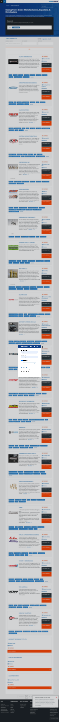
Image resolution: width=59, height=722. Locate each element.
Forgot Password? (24, 367)
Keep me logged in (27, 360)
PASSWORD (23, 355)
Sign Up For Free (28, 374)
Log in (25, 363)
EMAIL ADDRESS (24, 350)
